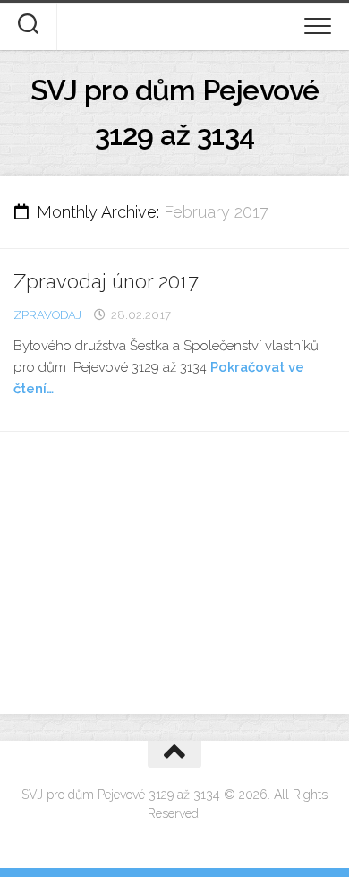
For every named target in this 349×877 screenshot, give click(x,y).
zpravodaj (47, 315)
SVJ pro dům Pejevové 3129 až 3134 (174, 112)
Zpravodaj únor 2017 (106, 281)
